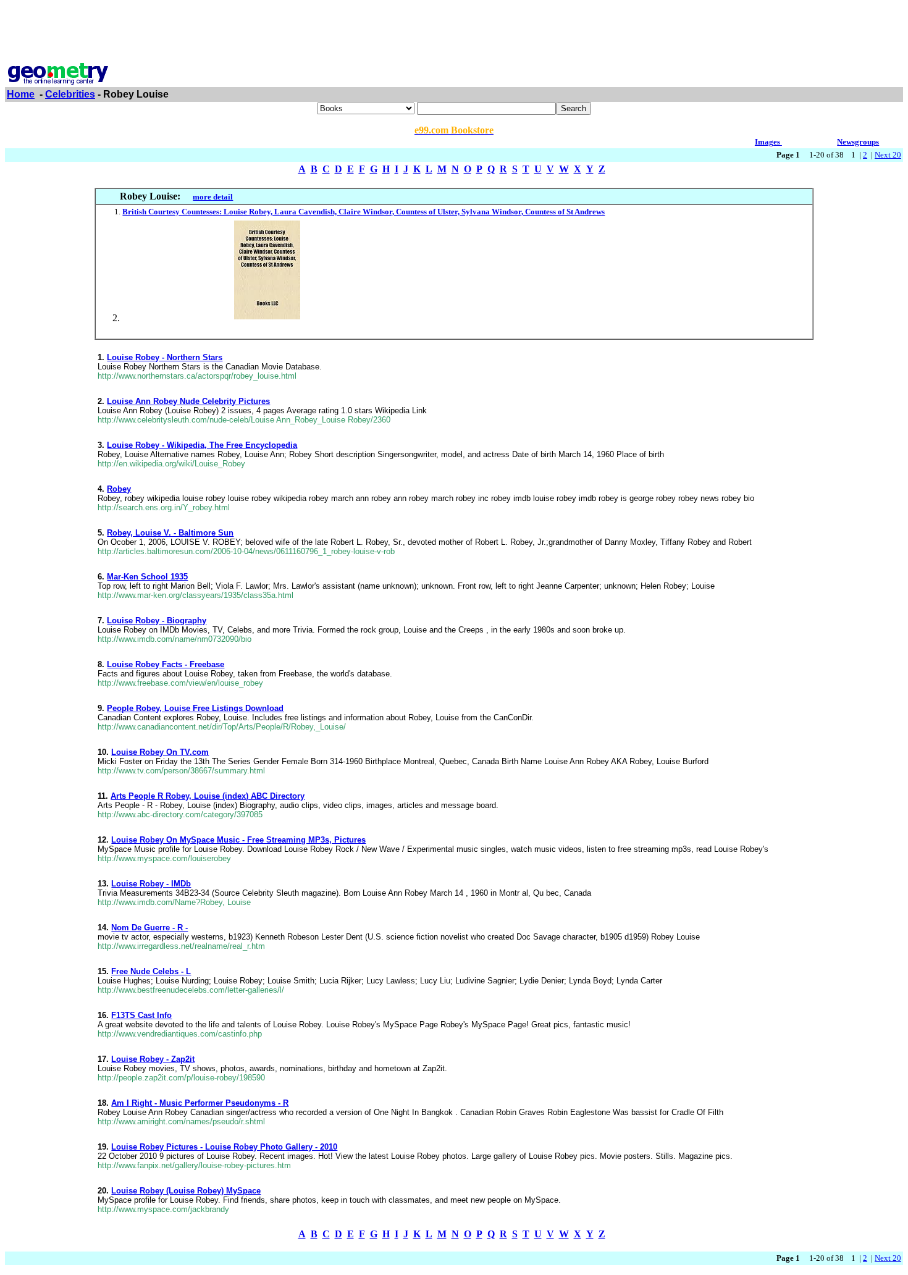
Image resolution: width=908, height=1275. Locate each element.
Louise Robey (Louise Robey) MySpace (186, 1190)
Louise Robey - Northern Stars (164, 357)
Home (21, 94)
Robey (119, 489)
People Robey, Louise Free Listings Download (195, 708)
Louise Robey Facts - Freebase (165, 664)
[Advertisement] (454, 33)
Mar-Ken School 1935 (147, 576)
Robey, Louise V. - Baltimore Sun (170, 532)
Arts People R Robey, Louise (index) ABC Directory (208, 796)
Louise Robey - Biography (156, 620)
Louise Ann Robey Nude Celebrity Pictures (188, 401)
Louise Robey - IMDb (151, 883)
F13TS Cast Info (141, 1015)
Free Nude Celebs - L (151, 971)
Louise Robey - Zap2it (153, 1059)
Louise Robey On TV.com (160, 752)
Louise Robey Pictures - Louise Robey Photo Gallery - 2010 (224, 1146)
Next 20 (888, 154)
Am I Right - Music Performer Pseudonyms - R (199, 1103)
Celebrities (70, 94)
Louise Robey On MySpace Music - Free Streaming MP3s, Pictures (238, 839)
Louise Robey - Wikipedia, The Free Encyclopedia (202, 445)
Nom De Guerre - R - (149, 927)
